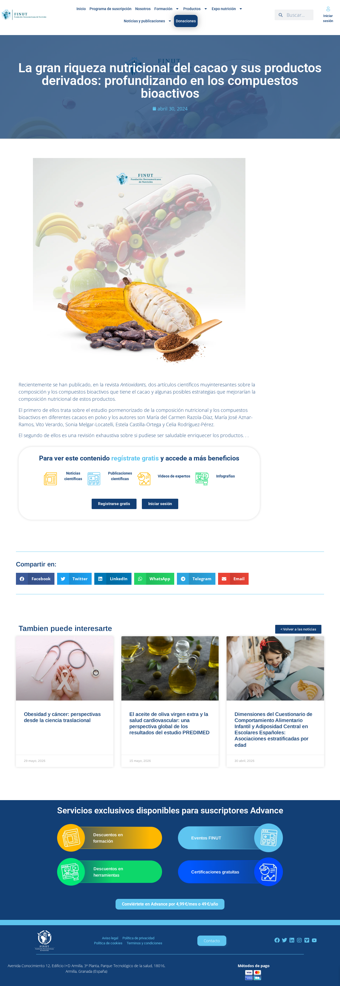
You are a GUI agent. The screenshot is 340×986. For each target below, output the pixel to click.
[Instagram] (299, 940)
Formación (163, 9)
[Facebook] (277, 940)
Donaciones (186, 21)
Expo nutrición (224, 9)
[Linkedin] (292, 940)
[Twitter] (284, 940)
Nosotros (143, 9)
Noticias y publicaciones (144, 21)
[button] (35, 579)
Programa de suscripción (110, 9)
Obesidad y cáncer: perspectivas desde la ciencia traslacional (62, 717)
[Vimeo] (307, 940)
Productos (192, 9)
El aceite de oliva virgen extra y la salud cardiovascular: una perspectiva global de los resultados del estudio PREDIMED (169, 723)
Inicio (81, 9)
